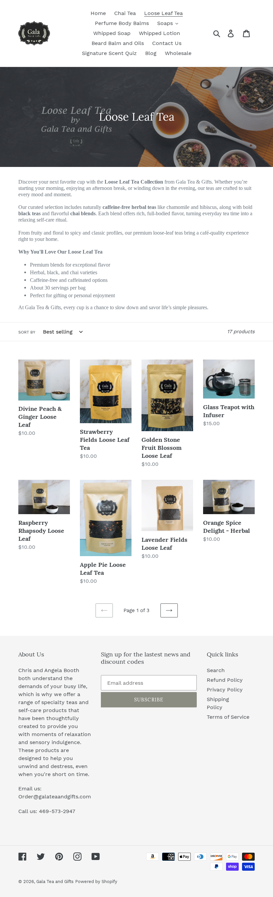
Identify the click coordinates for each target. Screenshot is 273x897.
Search (216, 670)
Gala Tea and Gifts (55, 881)
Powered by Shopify (96, 881)
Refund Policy (225, 680)
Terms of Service (228, 717)
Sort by (26, 332)
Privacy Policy (225, 689)
